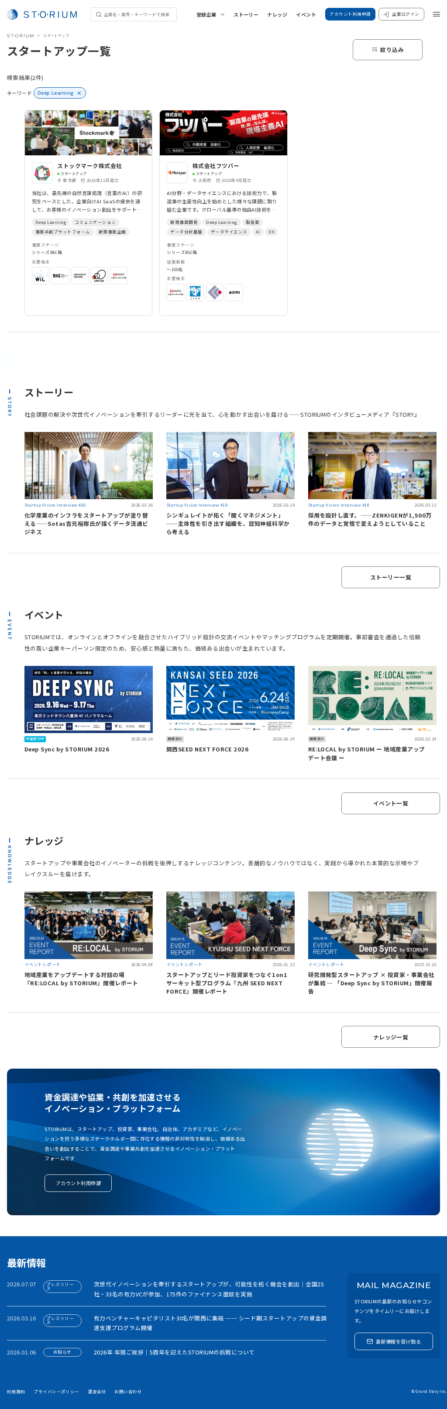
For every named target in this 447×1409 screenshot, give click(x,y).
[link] (88, 213)
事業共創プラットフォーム (62, 232)
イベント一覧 (391, 803)
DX (271, 232)
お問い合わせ (128, 1391)
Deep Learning (50, 222)
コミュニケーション (95, 222)
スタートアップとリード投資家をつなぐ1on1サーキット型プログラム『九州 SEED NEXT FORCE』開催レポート (227, 982)
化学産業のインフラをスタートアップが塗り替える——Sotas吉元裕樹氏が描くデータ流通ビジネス (86, 523)
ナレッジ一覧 (391, 1037)
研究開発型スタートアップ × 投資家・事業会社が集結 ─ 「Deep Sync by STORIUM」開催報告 (371, 982)
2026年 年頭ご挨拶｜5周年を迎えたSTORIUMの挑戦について (174, 1352)
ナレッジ (277, 14)
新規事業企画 (112, 232)
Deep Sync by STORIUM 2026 (66, 749)
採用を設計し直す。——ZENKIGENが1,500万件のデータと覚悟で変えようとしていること (370, 519)
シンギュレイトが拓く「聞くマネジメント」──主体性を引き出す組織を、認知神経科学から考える (228, 523)
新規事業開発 (184, 222)
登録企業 (206, 14)
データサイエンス (229, 232)
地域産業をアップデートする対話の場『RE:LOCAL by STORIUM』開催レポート (81, 978)
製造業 (252, 222)
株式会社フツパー (216, 165)
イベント (306, 14)
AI (258, 232)
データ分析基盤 (186, 232)
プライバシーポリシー (56, 1391)
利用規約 (16, 1391)
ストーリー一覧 (390, 577)
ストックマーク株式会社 (89, 165)
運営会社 (97, 1391)
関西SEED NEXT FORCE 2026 (207, 749)
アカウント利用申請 (350, 14)
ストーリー (246, 14)
